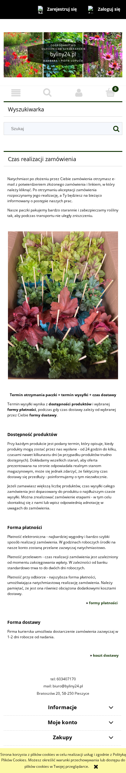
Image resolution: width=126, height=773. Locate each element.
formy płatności (103, 602)
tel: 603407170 (63, 679)
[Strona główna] (63, 52)
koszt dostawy (106, 655)
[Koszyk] (110, 92)
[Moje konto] (78, 92)
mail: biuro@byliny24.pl (63, 686)
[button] (15, 92)
